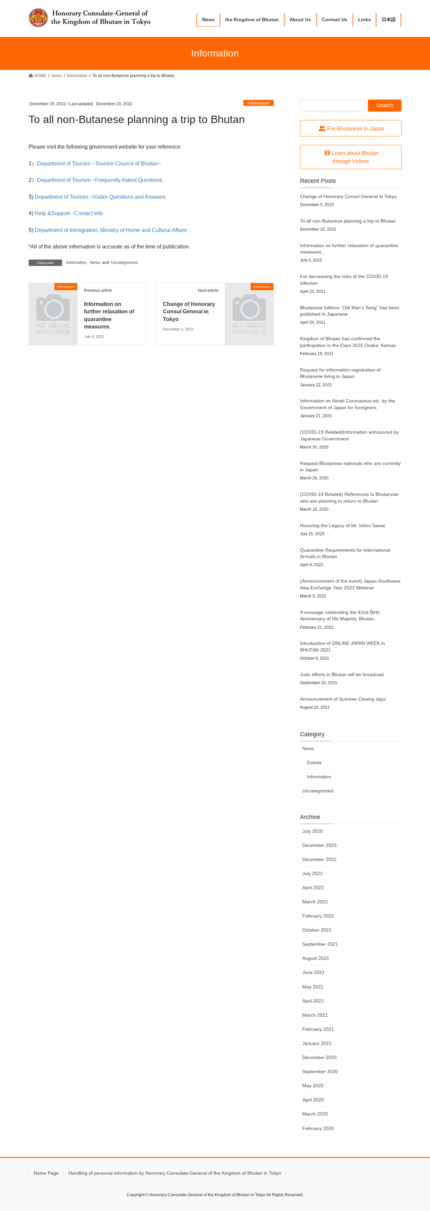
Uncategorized (124, 262)
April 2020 (313, 1099)
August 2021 (315, 958)
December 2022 (319, 859)
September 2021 (320, 944)
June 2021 (313, 972)
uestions (152, 180)
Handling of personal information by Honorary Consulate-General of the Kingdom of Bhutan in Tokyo (175, 1173)
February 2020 (318, 1128)
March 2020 (315, 1114)
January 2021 (317, 1043)
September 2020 (320, 1071)
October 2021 (317, 930)
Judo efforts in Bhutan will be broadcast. (342, 674)
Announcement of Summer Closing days (343, 699)
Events (314, 762)
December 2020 (319, 1057)
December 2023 (319, 845)
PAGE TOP (413, 1169)
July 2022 (312, 873)
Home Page (46, 1173)
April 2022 (313, 887)
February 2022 (318, 916)
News (95, 262)
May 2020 (313, 1085)
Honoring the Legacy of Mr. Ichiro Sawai (342, 525)
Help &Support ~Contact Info (69, 213)
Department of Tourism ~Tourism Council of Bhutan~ (99, 163)
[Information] (53, 298)
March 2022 (315, 901)
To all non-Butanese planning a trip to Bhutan (348, 221)
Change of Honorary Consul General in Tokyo (189, 311)
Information (258, 103)
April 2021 (313, 1001)
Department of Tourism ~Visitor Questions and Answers (100, 197)
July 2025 (312, 831)
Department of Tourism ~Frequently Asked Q (89, 180)
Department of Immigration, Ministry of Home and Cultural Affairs (111, 230)
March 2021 (315, 1015)
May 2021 (313, 986)
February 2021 (318, 1029)
